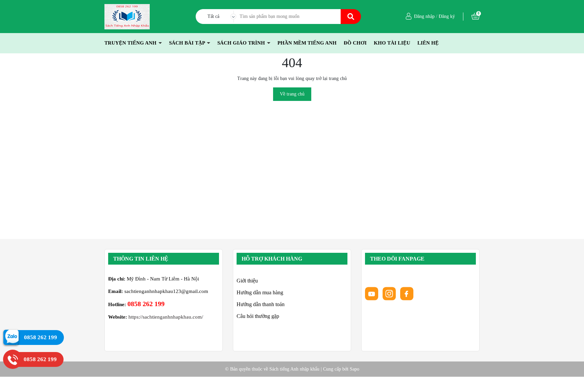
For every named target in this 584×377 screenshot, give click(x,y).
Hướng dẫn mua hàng (260, 292)
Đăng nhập (424, 16)
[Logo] (127, 16)
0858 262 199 (146, 303)
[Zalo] (11, 337)
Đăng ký (447, 16)
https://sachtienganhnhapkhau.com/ (165, 317)
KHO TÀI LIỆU (392, 43)
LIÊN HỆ (428, 43)
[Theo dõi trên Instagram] (390, 293)
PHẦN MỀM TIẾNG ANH (307, 43)
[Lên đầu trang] (572, 365)
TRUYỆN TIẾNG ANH (131, 43)
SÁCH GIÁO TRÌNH (241, 43)
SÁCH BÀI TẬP (187, 43)
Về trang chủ (292, 94)
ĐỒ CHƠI (355, 43)
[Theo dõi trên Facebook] (407, 293)
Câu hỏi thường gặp (258, 316)
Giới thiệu (247, 281)
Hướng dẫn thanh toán (261, 304)
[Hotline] (12, 359)
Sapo (354, 369)
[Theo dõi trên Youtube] (372, 293)
